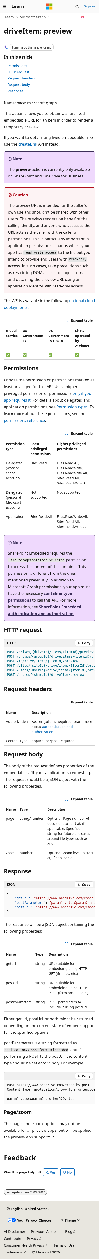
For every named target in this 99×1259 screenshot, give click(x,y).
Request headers (21, 78)
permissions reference (24, 420)
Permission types (72, 406)
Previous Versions (45, 1231)
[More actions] (91, 17)
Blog (68, 1231)
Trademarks (13, 1252)
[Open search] (77, 6)
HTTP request (18, 72)
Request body (19, 84)
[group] (49, 663)
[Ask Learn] (83, 17)
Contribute (12, 1238)
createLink (27, 144)
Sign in (89, 6)
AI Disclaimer (14, 1231)
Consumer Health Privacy (24, 1245)
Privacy (32, 1238)
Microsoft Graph (33, 17)
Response (15, 91)
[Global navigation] (5, 6)
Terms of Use (64, 1245)
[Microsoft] (49, 6)
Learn (9, 17)
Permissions (17, 65)
